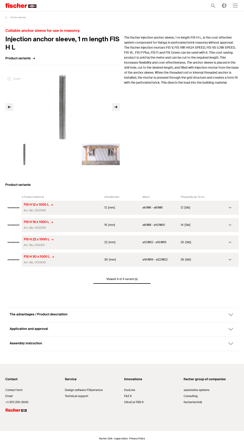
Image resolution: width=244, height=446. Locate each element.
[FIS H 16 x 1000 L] (13, 225)
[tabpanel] (24, 154)
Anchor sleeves (18, 17)
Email (9, 396)
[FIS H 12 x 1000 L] (13, 208)
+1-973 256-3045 (16, 402)
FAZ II (127, 396)
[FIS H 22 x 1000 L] (13, 242)
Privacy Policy (137, 438)
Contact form (14, 390)
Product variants (18, 58)
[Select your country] (224, 5)
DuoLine (129, 390)
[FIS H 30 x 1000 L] (13, 260)
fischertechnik (193, 402)
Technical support (76, 396)
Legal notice (121, 438)
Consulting (191, 396)
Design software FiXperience (84, 390)
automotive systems (196, 390)
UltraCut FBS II (133, 402)
